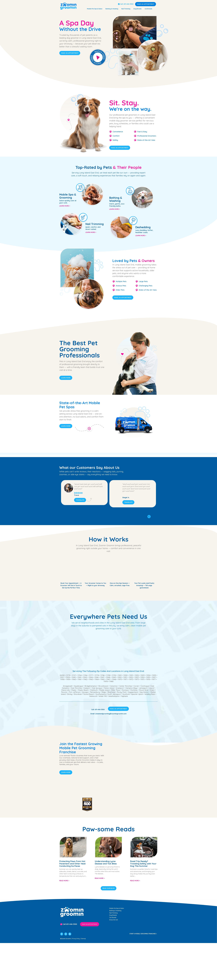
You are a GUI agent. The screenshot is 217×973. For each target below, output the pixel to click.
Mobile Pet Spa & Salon (116, 896)
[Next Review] (153, 516)
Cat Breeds (112, 905)
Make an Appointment (145, 4)
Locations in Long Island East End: (127, 659)
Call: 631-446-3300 (96, 698)
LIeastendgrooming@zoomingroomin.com (110, 702)
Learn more (65, 760)
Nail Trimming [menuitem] (125, 9)
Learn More (65, 378)
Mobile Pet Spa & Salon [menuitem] (94, 9)
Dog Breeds (113, 903)
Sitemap (83, 926)
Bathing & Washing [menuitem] (112, 9)
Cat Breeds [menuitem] (148, 9)
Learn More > (64, 206)
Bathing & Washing (115, 899)
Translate (80, 500)
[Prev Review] (149, 516)
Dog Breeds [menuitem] (137, 9)
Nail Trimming (113, 901)
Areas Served (113, 908)
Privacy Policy (76, 926)
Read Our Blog (108, 876)
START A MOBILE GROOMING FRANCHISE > (143, 922)
